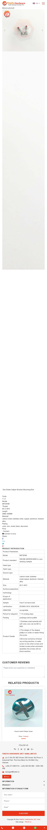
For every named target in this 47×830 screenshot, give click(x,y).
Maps (7, 776)
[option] (23, 30)
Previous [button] (4, 30)
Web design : (20, 822)
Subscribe (23, 813)
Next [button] (42, 30)
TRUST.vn (28, 822)
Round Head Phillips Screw (23, 731)
